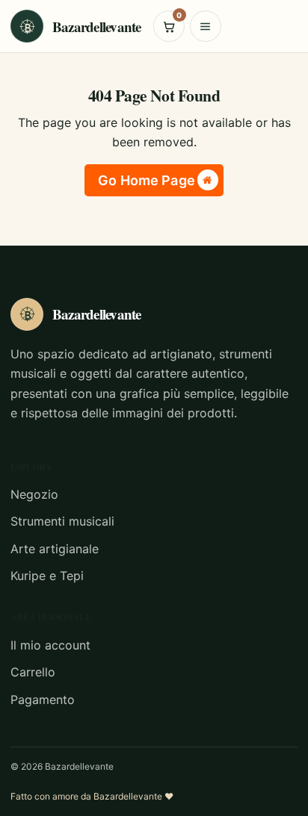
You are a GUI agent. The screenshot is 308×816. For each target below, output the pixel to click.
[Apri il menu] (205, 26)
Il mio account (50, 645)
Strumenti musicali (62, 521)
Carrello (32, 671)
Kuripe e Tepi (47, 575)
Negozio (34, 494)
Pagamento (42, 699)
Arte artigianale (54, 548)
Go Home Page (146, 180)
